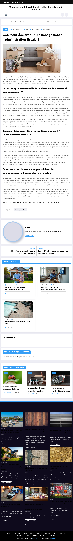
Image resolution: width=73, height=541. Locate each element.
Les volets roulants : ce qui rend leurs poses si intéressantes (60, 431)
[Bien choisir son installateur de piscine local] (18, 309)
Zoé (13, 394)
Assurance (17, 533)
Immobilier (4, 462)
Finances (39, 533)
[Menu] (6, 15)
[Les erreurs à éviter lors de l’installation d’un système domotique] (54, 275)
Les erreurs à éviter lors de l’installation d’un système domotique (53, 288)
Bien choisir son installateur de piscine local (17, 322)
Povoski (62, 392)
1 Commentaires (46, 29)
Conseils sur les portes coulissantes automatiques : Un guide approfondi (38, 202)
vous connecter (14, 357)
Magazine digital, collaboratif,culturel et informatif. (36, 7)
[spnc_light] (66, 15)
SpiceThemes (53, 538)
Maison (5, 29)
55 (5, 520)
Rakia (27, 29)
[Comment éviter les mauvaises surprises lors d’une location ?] (18, 275)
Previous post (31, 248)
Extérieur (19, 535)
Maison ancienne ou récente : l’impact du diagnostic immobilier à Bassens (11, 467)
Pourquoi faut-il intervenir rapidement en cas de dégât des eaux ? (53, 252)
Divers (5, 373)
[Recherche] (62, 14)
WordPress (34, 538)
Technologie (51, 535)
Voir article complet (6, 444)
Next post (41, 248)
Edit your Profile (53, 231)
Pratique (42, 535)
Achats (52, 464)
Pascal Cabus (10, 285)
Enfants (31, 533)
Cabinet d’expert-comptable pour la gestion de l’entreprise (22, 252)
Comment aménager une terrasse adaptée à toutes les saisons (11, 431)
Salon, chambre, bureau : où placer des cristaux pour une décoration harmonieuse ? (34, 507)
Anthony (39, 394)
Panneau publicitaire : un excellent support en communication (61, 502)
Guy (8, 319)
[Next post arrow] (69, 251)
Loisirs (55, 533)
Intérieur (28, 427)
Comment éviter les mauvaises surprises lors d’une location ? (15, 288)
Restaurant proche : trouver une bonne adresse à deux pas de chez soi (59, 388)
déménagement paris (17, 29)
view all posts (29, 235)
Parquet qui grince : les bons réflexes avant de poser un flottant (36, 430)
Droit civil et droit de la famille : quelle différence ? (12, 389)
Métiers (35, 535)
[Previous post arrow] (3, 251)
